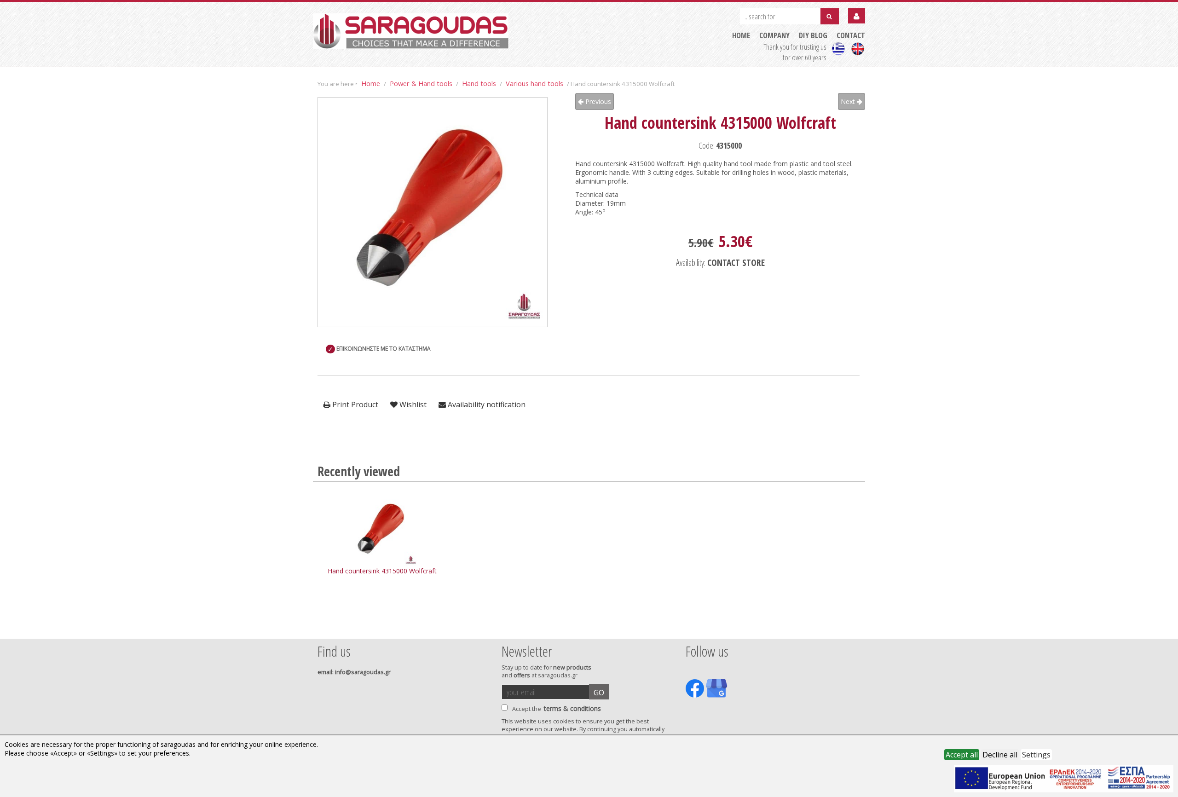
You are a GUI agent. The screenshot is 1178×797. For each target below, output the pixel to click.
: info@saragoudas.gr (354, 672)
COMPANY (774, 35)
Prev (322, 626)
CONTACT (851, 35)
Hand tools (479, 83)
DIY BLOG (813, 35)
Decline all (999, 755)
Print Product (354, 404)
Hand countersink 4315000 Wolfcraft (382, 570)
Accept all (962, 755)
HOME (741, 35)
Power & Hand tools (421, 83)
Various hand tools (534, 83)
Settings (1036, 755)
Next (849, 101)
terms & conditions (572, 708)
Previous (597, 101)
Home (370, 83)
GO (599, 692)
